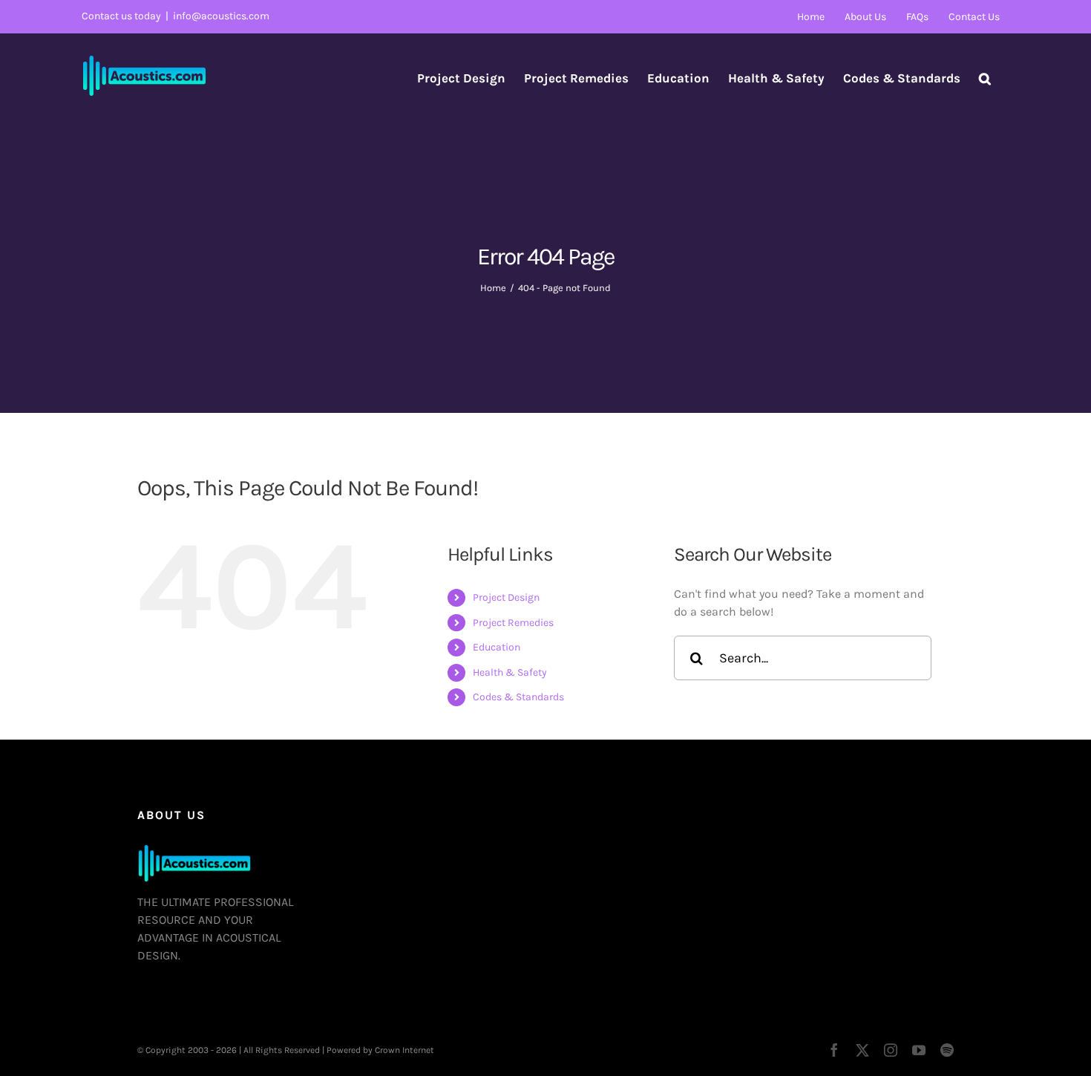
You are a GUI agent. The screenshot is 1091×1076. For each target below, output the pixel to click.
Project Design (506, 597)
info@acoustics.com (221, 16)
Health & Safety (510, 672)
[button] (985, 78)
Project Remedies (513, 622)
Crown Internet (404, 1050)
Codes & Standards (518, 697)
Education (496, 647)
